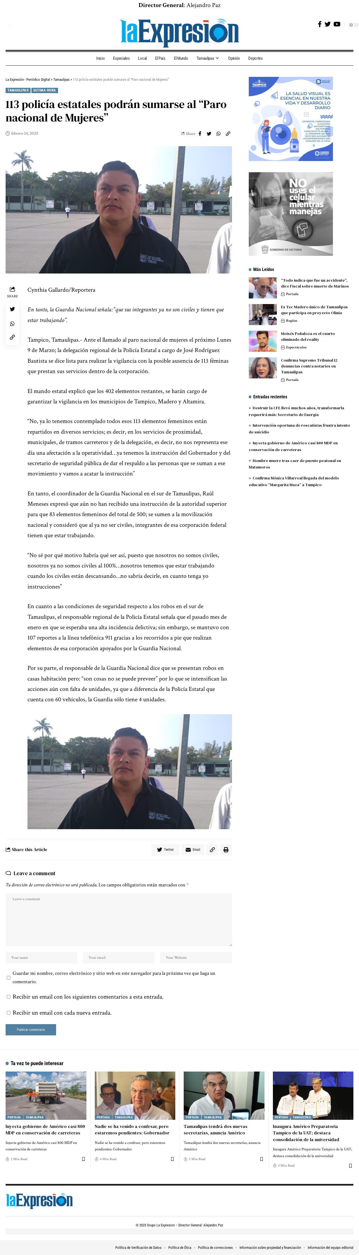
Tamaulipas (18, 90)
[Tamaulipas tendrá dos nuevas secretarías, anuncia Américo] (224, 1096)
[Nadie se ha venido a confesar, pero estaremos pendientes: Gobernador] (135, 1096)
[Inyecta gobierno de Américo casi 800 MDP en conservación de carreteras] (46, 1096)
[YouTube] (337, 24)
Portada (292, 294)
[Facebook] (319, 24)
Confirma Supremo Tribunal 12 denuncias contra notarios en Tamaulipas (309, 366)
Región (291, 320)
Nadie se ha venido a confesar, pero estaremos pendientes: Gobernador (132, 1129)
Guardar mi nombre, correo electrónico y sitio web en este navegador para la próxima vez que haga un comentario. (114, 977)
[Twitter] (327, 24)
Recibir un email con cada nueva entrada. (62, 1013)
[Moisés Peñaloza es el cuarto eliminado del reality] (263, 341)
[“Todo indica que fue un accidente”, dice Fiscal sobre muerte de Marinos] (263, 287)
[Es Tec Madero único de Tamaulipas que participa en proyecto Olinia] (263, 314)
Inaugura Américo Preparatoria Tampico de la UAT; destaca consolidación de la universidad (306, 1132)
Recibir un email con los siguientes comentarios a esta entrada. (88, 997)
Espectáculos (296, 347)
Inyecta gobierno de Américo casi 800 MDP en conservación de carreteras (45, 1129)
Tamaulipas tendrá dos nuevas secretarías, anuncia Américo (215, 1129)
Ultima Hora (44, 90)
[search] (4, 25)
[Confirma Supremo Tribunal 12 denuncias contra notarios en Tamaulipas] (263, 367)
